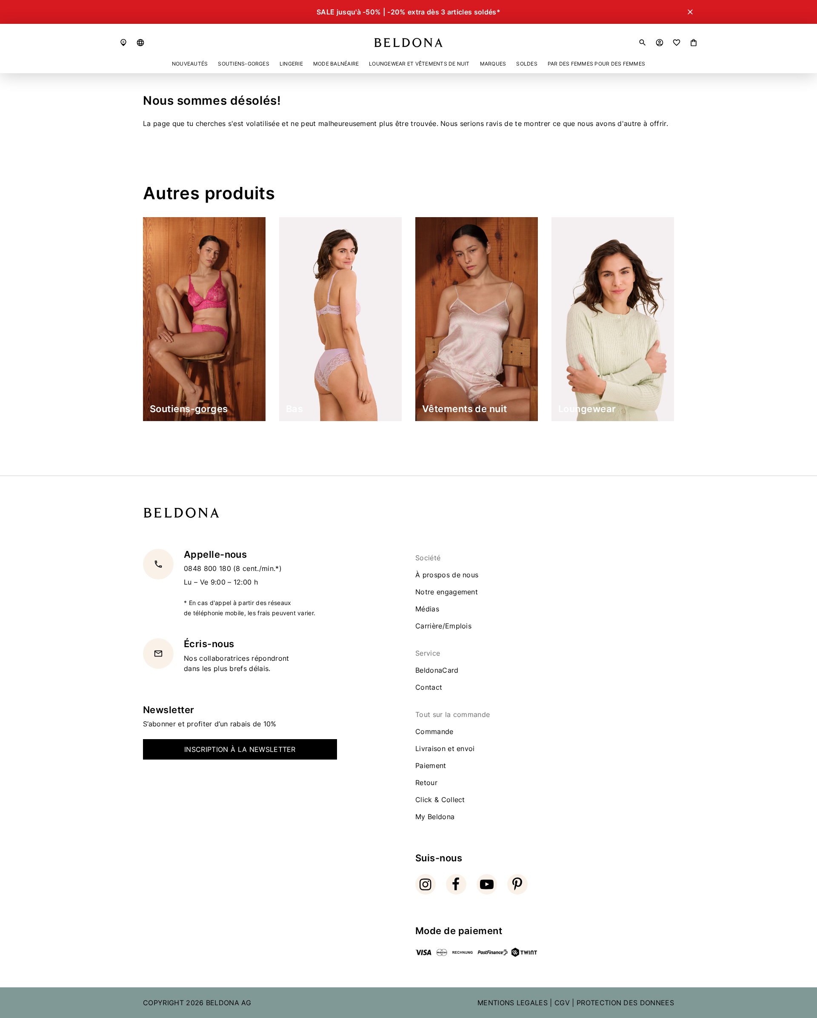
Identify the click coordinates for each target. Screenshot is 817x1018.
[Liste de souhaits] (676, 42)
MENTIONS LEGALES (512, 1002)
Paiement (430, 765)
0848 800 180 (208, 569)
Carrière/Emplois (443, 626)
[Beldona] (408, 42)
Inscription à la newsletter (240, 749)
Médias (427, 609)
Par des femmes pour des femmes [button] (596, 63)
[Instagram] (425, 884)
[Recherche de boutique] (123, 42)
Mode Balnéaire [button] (336, 63)
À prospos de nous (446, 575)
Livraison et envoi (445, 748)
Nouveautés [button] (190, 63)
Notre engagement (446, 592)
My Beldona (434, 816)
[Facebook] (456, 884)
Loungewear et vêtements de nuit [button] (419, 63)
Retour (426, 782)
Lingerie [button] (291, 63)
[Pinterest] (517, 884)
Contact (428, 687)
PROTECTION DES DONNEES (625, 1002)
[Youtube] (487, 884)
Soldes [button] (526, 63)
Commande (434, 731)
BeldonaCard (437, 670)
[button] (140, 42)
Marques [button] (493, 63)
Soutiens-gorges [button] (243, 63)
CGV (562, 1002)
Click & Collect (440, 799)
